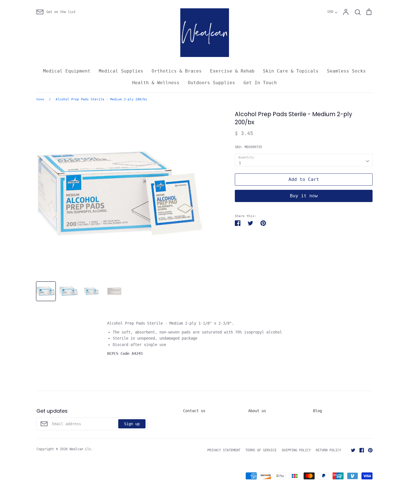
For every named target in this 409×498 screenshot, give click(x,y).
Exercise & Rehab (232, 71)
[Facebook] (359, 450)
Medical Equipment (66, 71)
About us (257, 411)
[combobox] (304, 160)
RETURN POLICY (328, 450)
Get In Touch (260, 82)
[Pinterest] (368, 450)
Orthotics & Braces (177, 71)
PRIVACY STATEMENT (223, 450)
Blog (317, 411)
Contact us (194, 411)
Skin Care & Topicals (291, 71)
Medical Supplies (121, 71)
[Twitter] (351, 450)
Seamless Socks (346, 71)
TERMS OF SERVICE (261, 450)
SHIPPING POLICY (296, 450)
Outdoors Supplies (211, 82)
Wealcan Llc (80, 449)
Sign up (132, 423)
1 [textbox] (240, 163)
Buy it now (304, 195)
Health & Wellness (155, 82)
